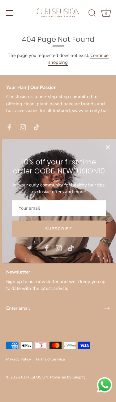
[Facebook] (47, 247)
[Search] (92, 14)
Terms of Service (50, 359)
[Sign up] (107, 308)
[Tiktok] (71, 247)
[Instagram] (59, 247)
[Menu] (10, 13)
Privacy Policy (18, 359)
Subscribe (58, 229)
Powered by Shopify (68, 377)
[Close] (107, 147)
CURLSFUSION (34, 377)
